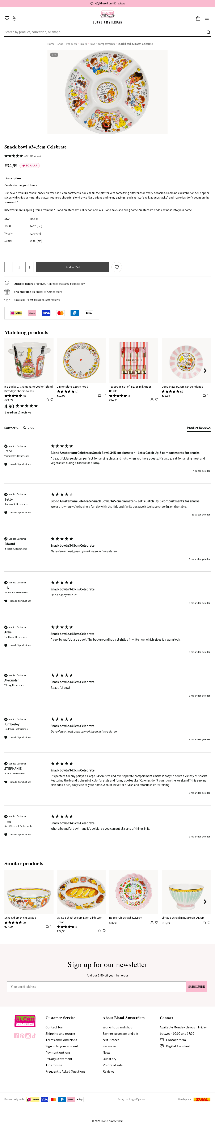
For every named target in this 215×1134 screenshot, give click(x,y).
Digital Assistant (178, 1046)
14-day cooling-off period (131, 1099)
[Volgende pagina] (205, 370)
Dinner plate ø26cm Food (72, 386)
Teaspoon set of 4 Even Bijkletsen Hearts (130, 389)
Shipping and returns (61, 1033)
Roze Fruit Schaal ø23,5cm (125, 917)
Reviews (108, 1071)
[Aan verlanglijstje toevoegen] (116, 267)
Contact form (55, 1027)
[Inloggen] (14, 18)
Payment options (58, 1052)
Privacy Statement (59, 1059)
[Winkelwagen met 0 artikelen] (198, 18)
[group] (26, 406)
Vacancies (110, 1046)
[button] (106, 130)
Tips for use (54, 1065)
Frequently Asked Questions (65, 1071)
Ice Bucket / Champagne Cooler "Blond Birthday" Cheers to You (28, 389)
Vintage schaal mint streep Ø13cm (183, 917)
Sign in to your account (62, 1046)
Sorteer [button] (10, 428)
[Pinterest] (22, 1036)
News (106, 1052)
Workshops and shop (117, 1027)
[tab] (199, 428)
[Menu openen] (207, 18)
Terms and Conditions (61, 1040)
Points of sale (113, 1065)
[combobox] (107, 32)
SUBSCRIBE (196, 986)
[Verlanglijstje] (7, 18)
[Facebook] (16, 1036)
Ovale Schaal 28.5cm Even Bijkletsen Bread (79, 920)
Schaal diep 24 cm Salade (20, 917)
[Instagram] (28, 1036)
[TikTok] (34, 1036)
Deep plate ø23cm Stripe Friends (182, 386)
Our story (109, 1059)
